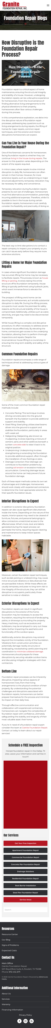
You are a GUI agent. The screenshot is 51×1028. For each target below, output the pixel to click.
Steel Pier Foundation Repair (25, 893)
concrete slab (19, 445)
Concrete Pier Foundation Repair (25, 864)
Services (6, 999)
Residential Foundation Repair (25, 878)
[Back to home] (15, 5)
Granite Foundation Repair (34, 728)
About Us (6, 994)
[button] (48, 5)
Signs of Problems (10, 945)
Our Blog (6, 940)
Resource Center (10, 934)
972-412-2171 (14, 972)
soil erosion (18, 467)
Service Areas (25, 900)
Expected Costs (9, 950)
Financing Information (12, 1010)
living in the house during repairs (26, 158)
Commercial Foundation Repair (25, 857)
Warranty (6, 1004)
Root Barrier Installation (25, 886)
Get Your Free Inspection (25, 843)
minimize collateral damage (30, 651)
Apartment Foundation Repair (25, 850)
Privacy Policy (25, 1015)
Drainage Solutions (25, 871)
